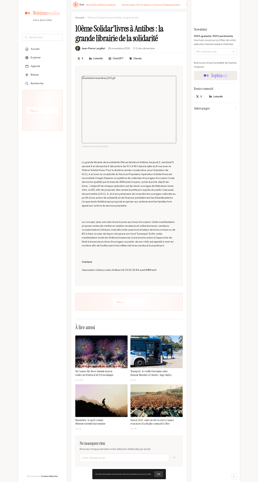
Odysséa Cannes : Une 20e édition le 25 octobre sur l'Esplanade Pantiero (143, 4)
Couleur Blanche (49, 476)
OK (158, 474)
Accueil (79, 17)
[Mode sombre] (234, 476)
